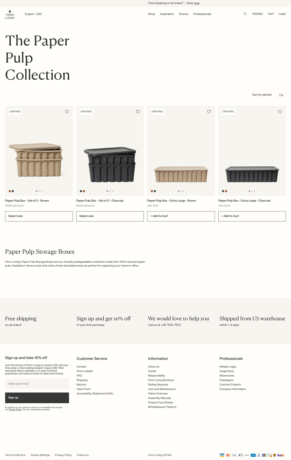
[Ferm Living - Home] (10, 14)
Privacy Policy (15, 410)
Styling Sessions (158, 384)
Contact (81, 366)
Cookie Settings (40, 455)
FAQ (79, 375)
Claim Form (84, 389)
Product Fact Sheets (160, 402)
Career (152, 371)
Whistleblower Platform (162, 407)
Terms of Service (15, 455)
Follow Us (83, 455)
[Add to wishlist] (67, 111)
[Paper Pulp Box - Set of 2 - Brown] (39, 151)
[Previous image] (9, 151)
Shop (151, 14)
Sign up (13, 397)
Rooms (183, 14)
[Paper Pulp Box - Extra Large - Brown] (181, 151)
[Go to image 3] (41, 191)
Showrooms (227, 375)
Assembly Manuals (159, 398)
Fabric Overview (158, 393)
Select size (15, 216)
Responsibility (156, 375)
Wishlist (257, 14)
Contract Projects (230, 384)
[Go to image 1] (36, 191)
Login (282, 14)
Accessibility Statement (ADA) (95, 393)
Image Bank (227, 371)
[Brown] (10, 191)
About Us (153, 366)
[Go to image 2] (39, 191)
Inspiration (167, 14)
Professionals (202, 14)
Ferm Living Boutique (161, 380)
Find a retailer (85, 371)
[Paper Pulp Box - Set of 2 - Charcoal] (110, 151)
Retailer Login (228, 366)
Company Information (233, 389)
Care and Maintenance (162, 389)
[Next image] (69, 151)
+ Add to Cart (159, 216)
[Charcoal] (13, 191)
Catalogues (226, 380)
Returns (81, 384)
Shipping (82, 380)
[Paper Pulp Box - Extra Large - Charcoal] (252, 151)
